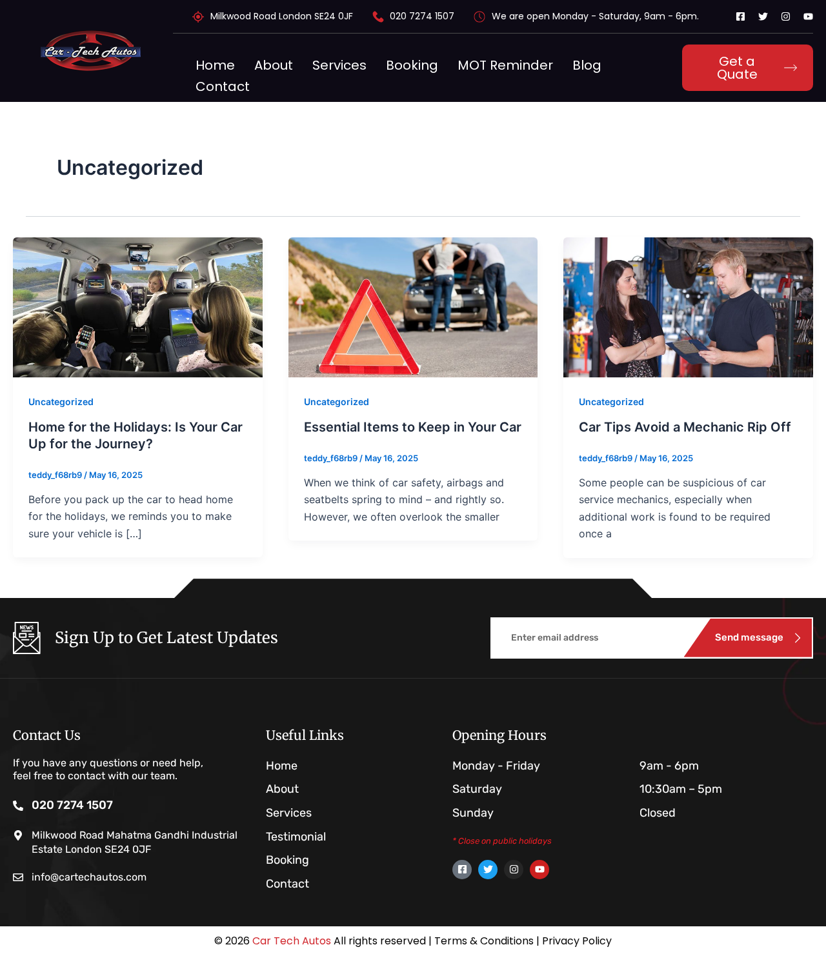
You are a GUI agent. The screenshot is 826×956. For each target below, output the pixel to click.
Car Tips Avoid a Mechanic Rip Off (685, 427)
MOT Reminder (505, 65)
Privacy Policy (577, 940)
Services (339, 65)
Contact (223, 86)
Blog (586, 65)
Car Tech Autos (291, 940)
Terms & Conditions (484, 940)
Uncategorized (61, 401)
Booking (412, 65)
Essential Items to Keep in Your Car (412, 427)
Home (215, 65)
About (273, 65)
